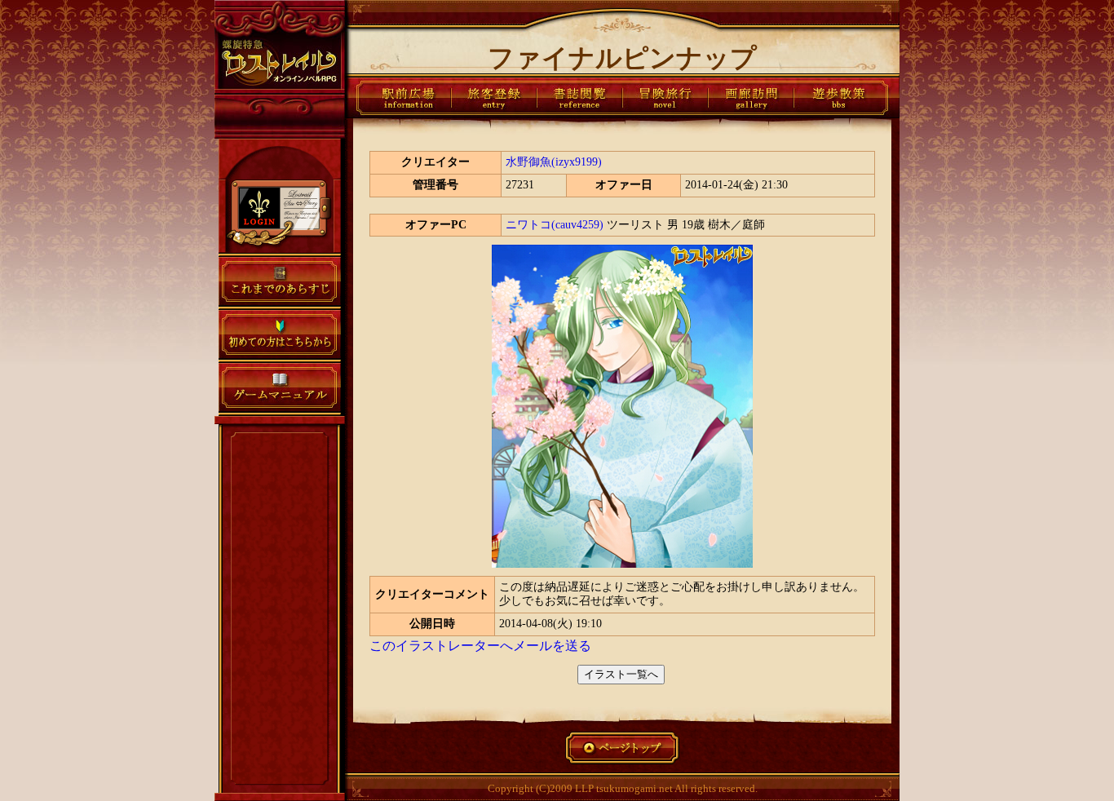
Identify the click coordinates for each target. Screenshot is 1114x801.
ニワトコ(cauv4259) (554, 225)
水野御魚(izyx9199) (554, 162)
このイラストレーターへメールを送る (480, 646)
